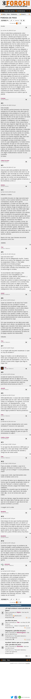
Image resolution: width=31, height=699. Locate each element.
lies (5, 367)
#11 (2, 442)
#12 (2, 462)
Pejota (19, 612)
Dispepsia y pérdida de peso (15, 631)
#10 (2, 420)
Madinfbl (3, 511)
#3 (2, 165)
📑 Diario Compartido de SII (21, 626)
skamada (7, 564)
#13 (2, 516)
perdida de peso (11, 621)
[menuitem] (9, 11)
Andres (3, 185)
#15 (2, 569)
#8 (2, 372)
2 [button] (18, 23)
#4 (2, 190)
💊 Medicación (17, 616)
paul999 (28, 663)
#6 (2, 298)
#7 (2, 346)
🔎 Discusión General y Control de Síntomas (15, 636)
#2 (2, 103)
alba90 (3, 388)
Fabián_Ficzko (5, 437)
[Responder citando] (26, 27)
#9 (2, 393)
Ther (2, 247)
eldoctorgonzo (21, 632)
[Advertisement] (15, 680)
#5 (2, 252)
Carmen (3, 98)
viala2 (2, 293)
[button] (20, 23)
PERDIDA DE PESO (8, 17)
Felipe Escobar (5, 160)
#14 (2, 541)
